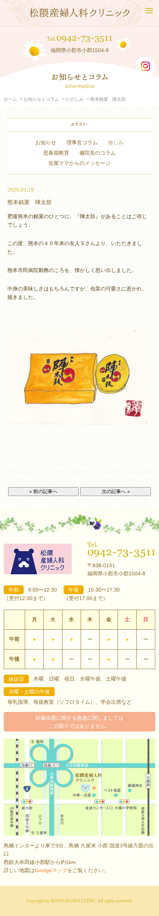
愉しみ (116, 142)
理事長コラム (82, 142)
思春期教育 (56, 153)
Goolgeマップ (51, 870)
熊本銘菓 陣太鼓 (29, 202)
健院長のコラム (98, 153)
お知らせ (45, 142)
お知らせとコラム (41, 99)
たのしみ (75, 99)
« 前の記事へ (43, 491)
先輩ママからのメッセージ (79, 163)
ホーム (10, 99)
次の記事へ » (116, 491)
